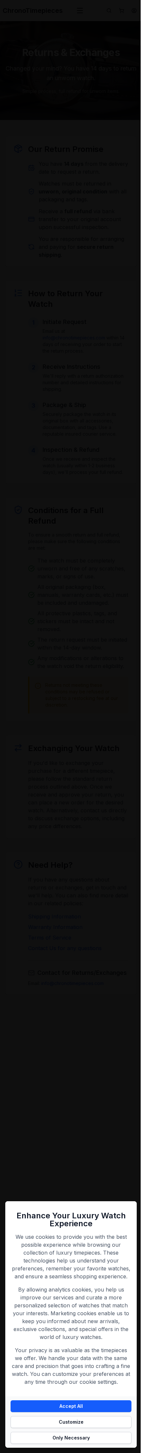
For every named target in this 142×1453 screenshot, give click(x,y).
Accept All (71, 1406)
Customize (71, 1422)
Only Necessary (71, 1437)
